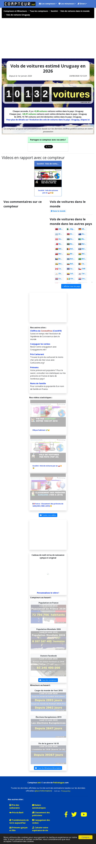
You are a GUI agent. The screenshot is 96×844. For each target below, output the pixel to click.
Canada (61, 269)
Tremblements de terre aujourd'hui (19, 821)
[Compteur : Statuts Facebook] (48, 666)
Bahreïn (61, 244)
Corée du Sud (84, 273)
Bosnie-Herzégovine (61, 259)
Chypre (61, 273)
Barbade (84, 244)
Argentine (61, 234)
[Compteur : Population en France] (48, 614)
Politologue (58, 782)
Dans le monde (58, 211)
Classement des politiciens (41, 814)
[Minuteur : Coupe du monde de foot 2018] (48, 701)
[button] (71, 286)
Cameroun (84, 264)
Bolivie (84, 254)
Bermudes (61, 254)
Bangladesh (73, 244)
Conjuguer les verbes (40, 344)
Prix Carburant (37, 354)
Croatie (84, 278)
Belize (84, 249)
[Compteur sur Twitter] (74, 815)
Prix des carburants (14, 806)
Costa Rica (61, 278)
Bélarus (61, 249)
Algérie (73, 229)
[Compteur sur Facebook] (66, 815)
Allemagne (84, 229)
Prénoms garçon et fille (18, 829)
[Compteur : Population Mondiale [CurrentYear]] (48, 640)
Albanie (61, 229)
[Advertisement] (29, 39)
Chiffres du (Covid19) (46, 331)
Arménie (73, 234)
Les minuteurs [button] (67, 3)
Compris (85, 837)
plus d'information (43, 791)
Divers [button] (82, 3)
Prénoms (34, 367)
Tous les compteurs (49, 680)
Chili (83, 269)
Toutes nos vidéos (49, 515)
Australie (84, 234)
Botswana (73, 259)
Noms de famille (38, 383)
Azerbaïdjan (73, 239)
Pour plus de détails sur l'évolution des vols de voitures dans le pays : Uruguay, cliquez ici (48, 119)
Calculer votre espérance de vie (40, 829)
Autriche (61, 239)
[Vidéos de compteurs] (84, 815)
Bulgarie (73, 264)
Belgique (73, 249)
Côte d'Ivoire (73, 278)
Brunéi (61, 264)
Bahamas (84, 239)
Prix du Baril (17, 812)
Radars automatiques (39, 806)
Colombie (73, 273)
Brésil (83, 259)
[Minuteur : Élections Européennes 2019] (48, 728)
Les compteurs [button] (48, 3)
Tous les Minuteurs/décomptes (49, 768)
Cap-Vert (73, 269)
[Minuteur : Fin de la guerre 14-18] (48, 754)
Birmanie (73, 254)
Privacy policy (65, 791)
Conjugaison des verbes (41, 821)
